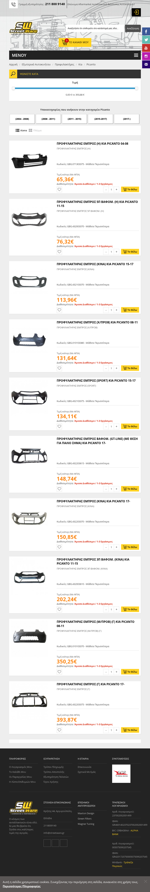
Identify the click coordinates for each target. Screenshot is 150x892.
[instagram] (63, 843)
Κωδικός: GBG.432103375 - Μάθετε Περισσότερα (83, 401)
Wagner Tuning (86, 824)
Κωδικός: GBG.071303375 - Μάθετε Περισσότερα (83, 164)
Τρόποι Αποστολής (54, 772)
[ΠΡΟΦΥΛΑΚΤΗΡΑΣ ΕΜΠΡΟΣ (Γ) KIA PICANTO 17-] (29, 683)
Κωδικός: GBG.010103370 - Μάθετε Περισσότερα (83, 646)
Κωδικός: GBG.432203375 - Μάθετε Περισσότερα (83, 704)
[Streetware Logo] (23, 29)
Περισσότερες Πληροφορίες (21, 886)
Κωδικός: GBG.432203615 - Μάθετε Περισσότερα (83, 463)
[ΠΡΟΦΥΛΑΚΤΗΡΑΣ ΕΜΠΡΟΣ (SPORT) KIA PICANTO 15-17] (29, 379)
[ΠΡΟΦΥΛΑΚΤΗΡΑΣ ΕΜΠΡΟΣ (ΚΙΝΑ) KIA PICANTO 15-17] (29, 263)
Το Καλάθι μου (17, 772)
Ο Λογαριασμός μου (20, 767)
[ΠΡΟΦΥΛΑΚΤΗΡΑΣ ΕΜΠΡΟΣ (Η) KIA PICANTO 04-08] (29, 142)
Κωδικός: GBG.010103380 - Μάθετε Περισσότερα (83, 342)
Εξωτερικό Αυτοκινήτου (36, 64)
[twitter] (47, 843)
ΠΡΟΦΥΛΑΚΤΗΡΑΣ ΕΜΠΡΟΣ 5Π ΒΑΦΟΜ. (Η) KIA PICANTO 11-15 (97, 204)
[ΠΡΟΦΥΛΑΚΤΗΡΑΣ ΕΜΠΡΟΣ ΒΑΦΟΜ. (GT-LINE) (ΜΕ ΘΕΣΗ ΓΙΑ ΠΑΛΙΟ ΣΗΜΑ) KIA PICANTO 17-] (29, 437)
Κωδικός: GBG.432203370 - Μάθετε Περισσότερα (83, 521)
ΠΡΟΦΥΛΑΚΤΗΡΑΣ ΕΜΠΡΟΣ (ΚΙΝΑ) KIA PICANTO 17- (93, 501)
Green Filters (84, 818)
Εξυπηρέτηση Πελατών (56, 776)
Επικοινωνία (84, 767)
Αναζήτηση (133, 28)
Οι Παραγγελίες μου (20, 776)
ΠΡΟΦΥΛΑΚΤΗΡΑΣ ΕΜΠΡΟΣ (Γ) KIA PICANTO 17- (90, 684)
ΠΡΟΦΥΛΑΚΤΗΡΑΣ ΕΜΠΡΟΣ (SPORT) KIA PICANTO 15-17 (96, 381)
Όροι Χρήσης (51, 781)
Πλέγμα (37, 130)
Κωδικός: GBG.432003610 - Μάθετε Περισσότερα (83, 584)
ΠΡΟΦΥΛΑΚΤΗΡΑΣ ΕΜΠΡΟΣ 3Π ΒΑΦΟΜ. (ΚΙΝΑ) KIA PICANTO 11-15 (93, 561)
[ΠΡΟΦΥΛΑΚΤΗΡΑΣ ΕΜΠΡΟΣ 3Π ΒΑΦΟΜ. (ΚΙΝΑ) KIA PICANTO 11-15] (29, 558)
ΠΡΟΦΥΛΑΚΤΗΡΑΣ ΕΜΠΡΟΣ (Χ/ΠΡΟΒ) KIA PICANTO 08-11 (97, 322)
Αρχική (13, 64)
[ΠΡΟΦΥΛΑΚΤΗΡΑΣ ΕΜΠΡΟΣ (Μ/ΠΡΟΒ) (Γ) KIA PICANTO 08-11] (29, 620)
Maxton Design (86, 813)
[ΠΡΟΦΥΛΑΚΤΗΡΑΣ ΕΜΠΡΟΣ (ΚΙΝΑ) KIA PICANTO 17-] (29, 500)
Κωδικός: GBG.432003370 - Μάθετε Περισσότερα (83, 226)
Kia (80, 64)
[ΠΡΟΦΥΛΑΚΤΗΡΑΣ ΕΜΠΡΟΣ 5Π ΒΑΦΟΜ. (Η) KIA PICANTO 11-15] (29, 200)
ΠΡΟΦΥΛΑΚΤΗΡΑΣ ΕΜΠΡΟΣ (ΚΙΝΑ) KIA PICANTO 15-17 (95, 264)
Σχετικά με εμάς (87, 772)
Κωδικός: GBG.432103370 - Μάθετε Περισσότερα (83, 284)
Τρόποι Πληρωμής (54, 767)
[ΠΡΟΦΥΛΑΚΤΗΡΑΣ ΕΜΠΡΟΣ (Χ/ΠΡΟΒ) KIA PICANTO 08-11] (29, 321)
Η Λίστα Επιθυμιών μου (22, 781)
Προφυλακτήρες (64, 64)
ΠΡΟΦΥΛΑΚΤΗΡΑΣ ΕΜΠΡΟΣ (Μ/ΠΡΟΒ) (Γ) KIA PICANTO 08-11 (95, 624)
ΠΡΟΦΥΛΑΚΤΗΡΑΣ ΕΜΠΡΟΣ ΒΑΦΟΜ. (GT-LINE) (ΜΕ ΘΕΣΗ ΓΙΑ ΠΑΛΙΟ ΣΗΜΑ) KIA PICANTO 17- (97, 441)
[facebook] (55, 843)
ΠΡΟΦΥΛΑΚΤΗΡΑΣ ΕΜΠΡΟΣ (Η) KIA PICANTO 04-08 (92, 144)
